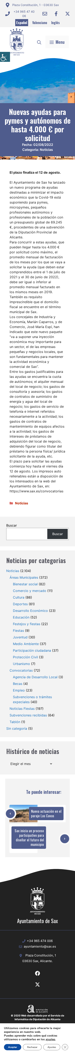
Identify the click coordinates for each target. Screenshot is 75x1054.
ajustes (50, 1039)
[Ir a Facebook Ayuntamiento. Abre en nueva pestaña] (56, 13)
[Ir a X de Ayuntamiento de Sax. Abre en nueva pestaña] (37, 984)
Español (21, 22)
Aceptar (12, 1047)
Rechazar (32, 1047)
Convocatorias (21, 670)
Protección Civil (25, 657)
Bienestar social (25, 584)
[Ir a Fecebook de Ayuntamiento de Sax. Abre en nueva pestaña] (37, 973)
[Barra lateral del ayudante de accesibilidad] (5, 57)
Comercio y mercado (29, 591)
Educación (21, 617)
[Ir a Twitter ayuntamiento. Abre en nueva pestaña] (67, 13)
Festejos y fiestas (26, 624)
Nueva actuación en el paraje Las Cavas (46, 813)
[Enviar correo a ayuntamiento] (44, 13)
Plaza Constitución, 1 (40, 955)
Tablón (15, 722)
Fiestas (18, 630)
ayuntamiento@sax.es (40, 946)
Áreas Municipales (24, 577)
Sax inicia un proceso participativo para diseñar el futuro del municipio (29, 837)
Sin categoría (16, 728)
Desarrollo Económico (30, 611)
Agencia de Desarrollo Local (35, 677)
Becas (17, 684)
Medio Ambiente (26, 644)
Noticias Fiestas (22, 708)
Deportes (20, 604)
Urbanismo (21, 664)
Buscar (11, 525)
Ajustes (52, 1047)
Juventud (20, 637)
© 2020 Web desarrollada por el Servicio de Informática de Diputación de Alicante (37, 1017)
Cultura (18, 597)
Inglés (55, 22)
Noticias (46, 150)
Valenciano (39, 22)
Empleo (19, 690)
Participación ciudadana (32, 650)
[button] (39, 42)
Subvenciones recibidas (28, 715)
